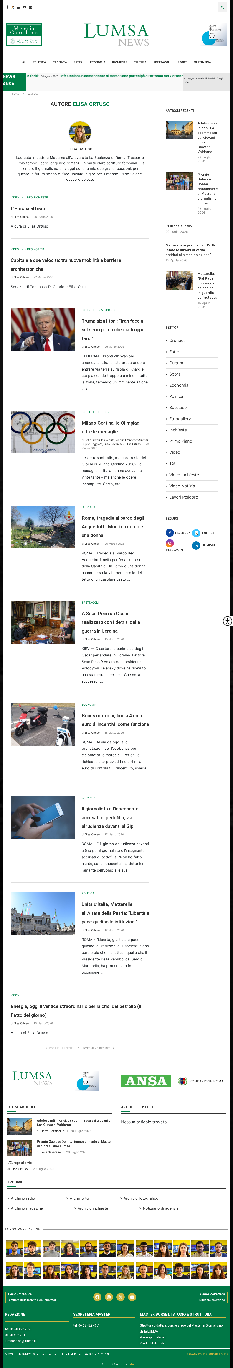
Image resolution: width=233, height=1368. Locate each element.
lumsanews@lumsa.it (20, 1341)
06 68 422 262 (20, 1329)
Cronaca (60, 62)
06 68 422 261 (15, 1335)
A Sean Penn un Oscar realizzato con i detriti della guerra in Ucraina (111, 622)
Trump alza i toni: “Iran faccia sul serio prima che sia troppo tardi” (113, 329)
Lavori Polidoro (183, 497)
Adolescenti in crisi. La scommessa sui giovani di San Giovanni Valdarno (207, 137)
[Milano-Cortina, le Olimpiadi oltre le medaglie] (43, 432)
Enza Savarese (113, 444)
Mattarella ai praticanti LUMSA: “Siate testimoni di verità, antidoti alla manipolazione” (191, 250)
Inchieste (119, 62)
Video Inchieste (184, 474)
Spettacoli (162, 62)
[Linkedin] (18, 7)
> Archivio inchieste (91, 1208)
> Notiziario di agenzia (159, 1208)
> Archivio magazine (25, 1208)
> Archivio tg (77, 1198)
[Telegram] (5, 107)
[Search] (222, 7)
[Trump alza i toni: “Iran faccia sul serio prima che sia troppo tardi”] (43, 329)
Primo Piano (180, 441)
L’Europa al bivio (28, 208)
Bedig (131, 1364)
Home (15, 94)
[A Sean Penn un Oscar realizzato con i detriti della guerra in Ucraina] (43, 622)
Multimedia (202, 62)
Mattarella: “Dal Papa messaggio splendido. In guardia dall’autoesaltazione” (208, 286)
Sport (182, 62)
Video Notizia (182, 486)
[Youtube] (24, 7)
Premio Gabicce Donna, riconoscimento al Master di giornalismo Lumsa (208, 189)
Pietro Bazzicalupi (52, 1131)
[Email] (31, 7)
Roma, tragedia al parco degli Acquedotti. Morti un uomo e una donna (113, 526)
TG (172, 463)
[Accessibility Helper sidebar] (227, 621)
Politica (39, 62)
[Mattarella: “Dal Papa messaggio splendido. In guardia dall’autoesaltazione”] (179, 280)
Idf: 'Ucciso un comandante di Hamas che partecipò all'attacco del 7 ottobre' (110, 76)
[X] (5, 89)
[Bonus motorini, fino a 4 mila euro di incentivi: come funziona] (43, 724)
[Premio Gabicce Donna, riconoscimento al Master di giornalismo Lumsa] (179, 181)
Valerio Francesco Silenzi (132, 440)
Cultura (140, 62)
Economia (97, 62)
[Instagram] (109, 1297)
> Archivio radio (21, 1198)
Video (174, 452)
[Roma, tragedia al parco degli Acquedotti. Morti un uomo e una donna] (43, 527)
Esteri (78, 62)
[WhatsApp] (5, 116)
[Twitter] (13, 7)
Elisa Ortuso (80, 149)
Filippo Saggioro (92, 444)
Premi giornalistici (152, 1337)
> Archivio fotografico (139, 1198)
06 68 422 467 (88, 1325)
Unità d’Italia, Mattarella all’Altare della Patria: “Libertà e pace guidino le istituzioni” (115, 913)
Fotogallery (180, 418)
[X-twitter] (120, 1297)
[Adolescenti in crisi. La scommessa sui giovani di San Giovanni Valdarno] (179, 130)
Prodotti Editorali (152, 1343)
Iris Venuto (107, 440)
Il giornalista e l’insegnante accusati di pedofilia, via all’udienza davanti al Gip (110, 817)
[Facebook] (7, 7)
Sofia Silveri (92, 440)
